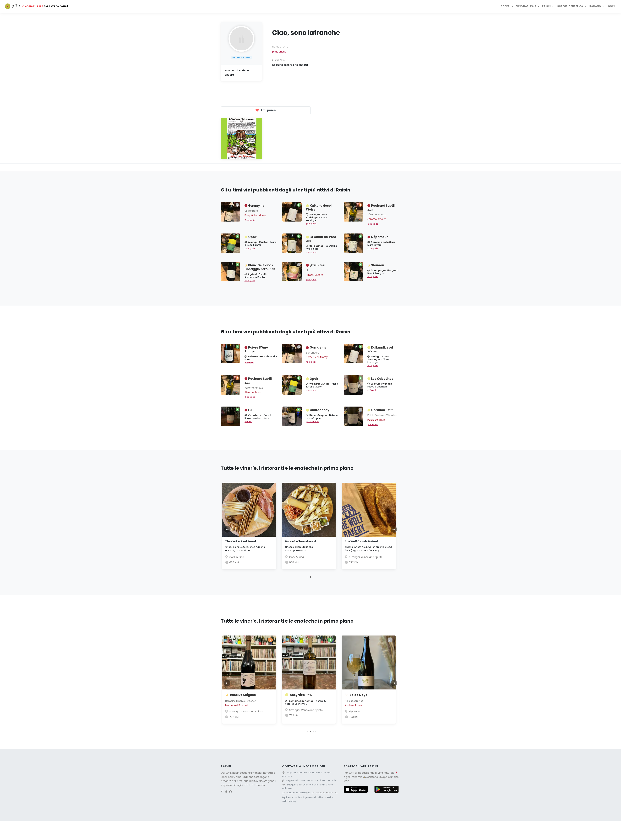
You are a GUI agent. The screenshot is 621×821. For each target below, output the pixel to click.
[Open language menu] (603, 6)
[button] (310, 577)
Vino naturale (526, 6)
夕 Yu (317, 265)
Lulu (251, 410)
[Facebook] (230, 792)
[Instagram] (222, 792)
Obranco (382, 410)
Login (611, 6)
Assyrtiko (301, 695)
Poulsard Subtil (382, 207)
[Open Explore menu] (513, 6)
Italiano (595, 6)
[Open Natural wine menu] (538, 6)
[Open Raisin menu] (553, 6)
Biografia (278, 59)
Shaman (377, 265)
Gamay (256, 206)
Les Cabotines (382, 379)
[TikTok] (226, 792)
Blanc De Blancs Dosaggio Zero (260, 267)
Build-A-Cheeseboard (300, 541)
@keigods (250, 220)
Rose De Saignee (243, 695)
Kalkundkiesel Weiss (319, 208)
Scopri (505, 6)
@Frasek (371, 390)
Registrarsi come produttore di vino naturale (311, 780)
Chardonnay (319, 410)
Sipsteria (354, 711)
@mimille (249, 362)
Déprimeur (379, 237)
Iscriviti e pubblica (569, 6)
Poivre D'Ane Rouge (256, 349)
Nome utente (280, 46)
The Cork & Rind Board (240, 541)
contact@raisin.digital (298, 792)
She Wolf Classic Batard (361, 541)
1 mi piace (268, 110)
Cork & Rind (236, 557)
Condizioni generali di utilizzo (308, 797)
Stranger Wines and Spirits (365, 557)
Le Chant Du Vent (322, 239)
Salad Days (358, 695)
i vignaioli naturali (262, 773)
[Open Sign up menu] (585, 6)
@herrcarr (372, 424)
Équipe (286, 797)
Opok (252, 237)
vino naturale (386, 773)
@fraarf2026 (312, 421)
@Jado (248, 421)
